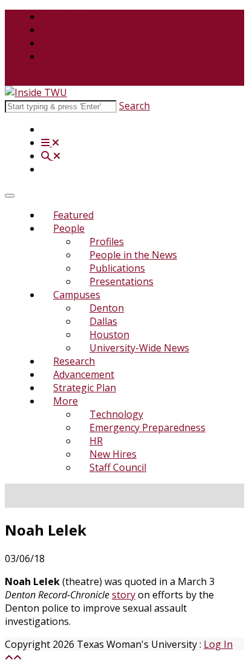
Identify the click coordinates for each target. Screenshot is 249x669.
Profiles (106, 241)
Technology (116, 414)
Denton (106, 308)
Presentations (121, 281)
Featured (73, 215)
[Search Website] (50, 155)
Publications (117, 268)
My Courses (68, 29)
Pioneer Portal (74, 43)
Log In (218, 644)
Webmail (60, 56)
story (123, 594)
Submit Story (34, 79)
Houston (109, 334)
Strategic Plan (84, 387)
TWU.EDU (63, 16)
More (65, 401)
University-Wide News (139, 347)
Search (134, 105)
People (69, 228)
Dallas (103, 321)
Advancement (83, 374)
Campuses (76, 294)
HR (96, 440)
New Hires (113, 454)
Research (74, 361)
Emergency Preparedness (147, 427)
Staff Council (117, 467)
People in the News (133, 254)
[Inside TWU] (36, 92)
